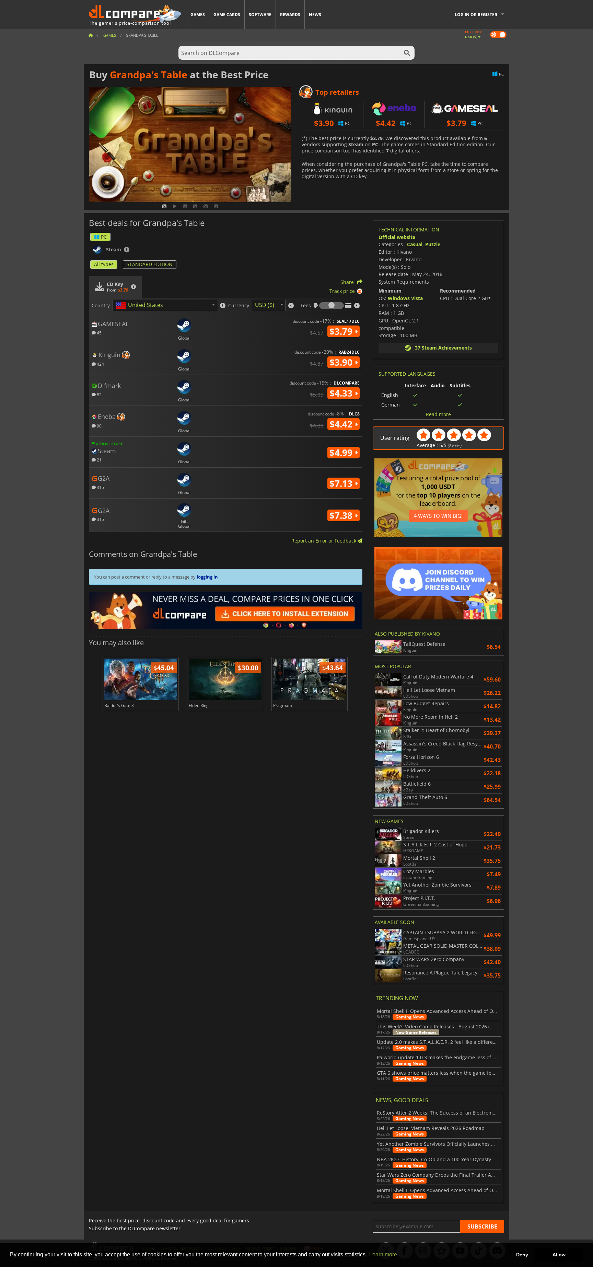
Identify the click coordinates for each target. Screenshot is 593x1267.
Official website (397, 237)
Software (260, 15)
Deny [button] (522, 1254)
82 (99, 394)
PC (104, 236)
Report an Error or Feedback (324, 540)
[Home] (91, 35)
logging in (207, 577)
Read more (438, 414)
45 (99, 332)
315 (100, 487)
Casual (414, 244)
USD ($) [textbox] (264, 305)
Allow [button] (559, 1254)
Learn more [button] (383, 1254)
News (315, 15)
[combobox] (165, 305)
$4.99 (342, 452)
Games (197, 15)
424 (100, 363)
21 (99, 459)
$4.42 (342, 424)
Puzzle (432, 244)
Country (101, 305)
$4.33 (342, 393)
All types (104, 264)
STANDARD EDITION (150, 264)
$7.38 (342, 515)
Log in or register (476, 15)
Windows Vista (405, 298)
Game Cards (226, 15)
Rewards (290, 15)
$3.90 (342, 362)
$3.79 (342, 331)
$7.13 (342, 483)
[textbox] (140, 305)
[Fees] (331, 305)
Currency (238, 305)
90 (99, 425)
